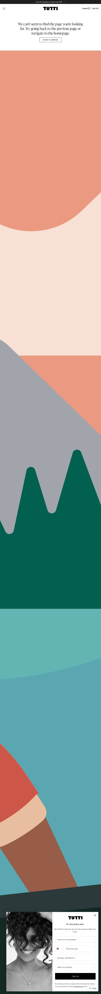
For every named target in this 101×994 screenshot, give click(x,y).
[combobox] (60, 949)
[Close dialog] (95, 915)
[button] (4, 8)
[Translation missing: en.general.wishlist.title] (89, 8)
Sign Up (75, 976)
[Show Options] (93, 967)
